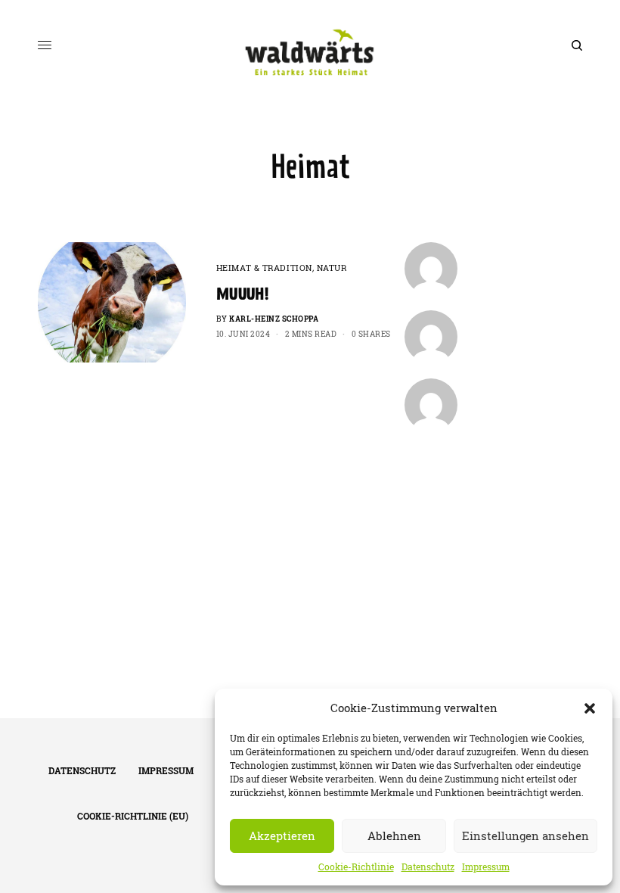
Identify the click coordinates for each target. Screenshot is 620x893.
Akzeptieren (282, 836)
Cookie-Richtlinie (356, 866)
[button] (589, 708)
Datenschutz (427, 866)
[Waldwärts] (310, 45)
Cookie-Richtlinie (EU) (132, 816)
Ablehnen (394, 836)
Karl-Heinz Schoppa (273, 319)
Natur (332, 267)
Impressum (486, 866)
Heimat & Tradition (264, 267)
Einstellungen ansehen (525, 836)
